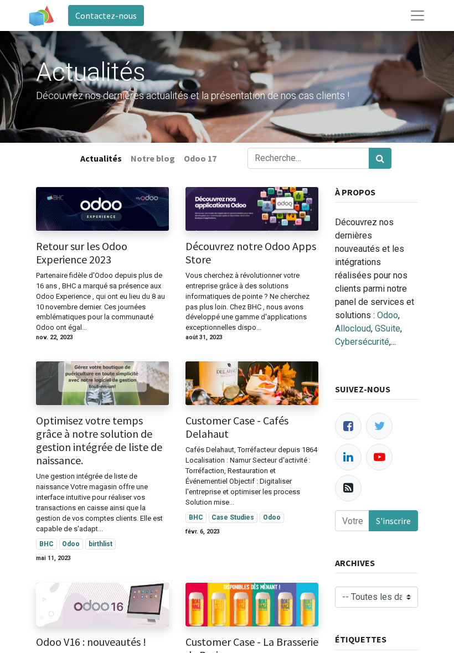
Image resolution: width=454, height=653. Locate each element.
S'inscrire (393, 520)
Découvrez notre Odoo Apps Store (250, 253)
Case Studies (232, 517)
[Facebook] (348, 426)
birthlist (100, 544)
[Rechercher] (380, 158)
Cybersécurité (362, 341)
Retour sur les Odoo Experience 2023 (81, 253)
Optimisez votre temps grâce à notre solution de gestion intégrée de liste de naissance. (99, 440)
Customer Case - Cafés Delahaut (236, 427)
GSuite (387, 328)
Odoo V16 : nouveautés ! (91, 642)
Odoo (71, 544)
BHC (46, 544)
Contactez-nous (106, 15)
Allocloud (353, 328)
